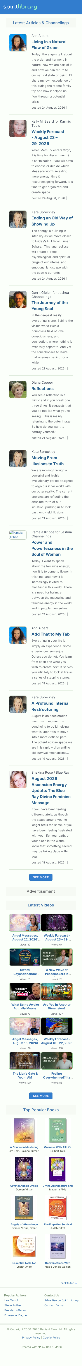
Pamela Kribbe (42, 532)
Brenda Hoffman (15, 1310)
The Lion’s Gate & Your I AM (25, 1075)
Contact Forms (54, 1305)
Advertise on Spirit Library (61, 1300)
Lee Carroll (11, 1300)
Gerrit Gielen (41, 293)
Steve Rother (12, 1305)
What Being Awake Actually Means (25, 1006)
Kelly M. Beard (42, 121)
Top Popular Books (41, 1110)
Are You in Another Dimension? (57, 1006)
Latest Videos (41, 905)
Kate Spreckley (43, 212)
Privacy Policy (31, 1337)
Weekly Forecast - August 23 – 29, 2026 (57, 939)
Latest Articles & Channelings (41, 23)
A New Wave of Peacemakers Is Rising (56, 974)
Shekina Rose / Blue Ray (50, 772)
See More (41, 877)
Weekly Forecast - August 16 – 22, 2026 (56, 1041)
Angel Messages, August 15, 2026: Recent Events (25, 1043)
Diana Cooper (42, 382)
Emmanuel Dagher (16, 1315)
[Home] (20, 6)
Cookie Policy (51, 1337)
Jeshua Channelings (50, 295)
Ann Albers (40, 36)
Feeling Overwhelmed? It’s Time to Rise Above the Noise (57, 1079)
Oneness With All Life (57, 1147)
